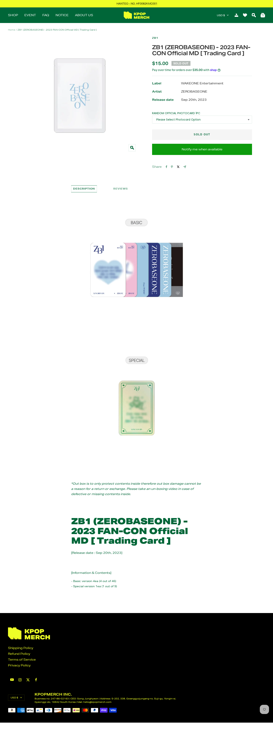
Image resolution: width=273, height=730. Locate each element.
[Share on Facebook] (166, 166)
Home (11, 29)
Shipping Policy (20, 648)
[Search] (254, 15)
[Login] (236, 15)
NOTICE (62, 15)
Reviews (120, 188)
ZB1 (155, 38)
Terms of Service (22, 659)
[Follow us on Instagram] (20, 679)
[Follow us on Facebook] (36, 679)
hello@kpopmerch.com (97, 701)
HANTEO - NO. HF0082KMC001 (137, 3)
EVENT (30, 15)
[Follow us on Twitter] (28, 680)
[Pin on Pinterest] (172, 166)
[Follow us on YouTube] (12, 679)
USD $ (221, 15)
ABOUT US (84, 15)
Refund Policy (19, 654)
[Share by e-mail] (184, 167)
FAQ (45, 15)
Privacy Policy (19, 665)
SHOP (13, 15)
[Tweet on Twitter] (178, 166)
